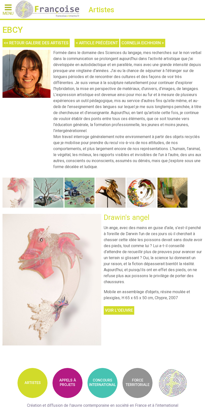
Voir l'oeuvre (119, 310)
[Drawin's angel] (51, 279)
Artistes (32, 383)
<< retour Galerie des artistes (36, 43)
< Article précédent (97, 43)
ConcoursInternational (102, 382)
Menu (8, 13)
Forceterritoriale (138, 382)
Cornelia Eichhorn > (143, 43)
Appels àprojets (67, 382)
